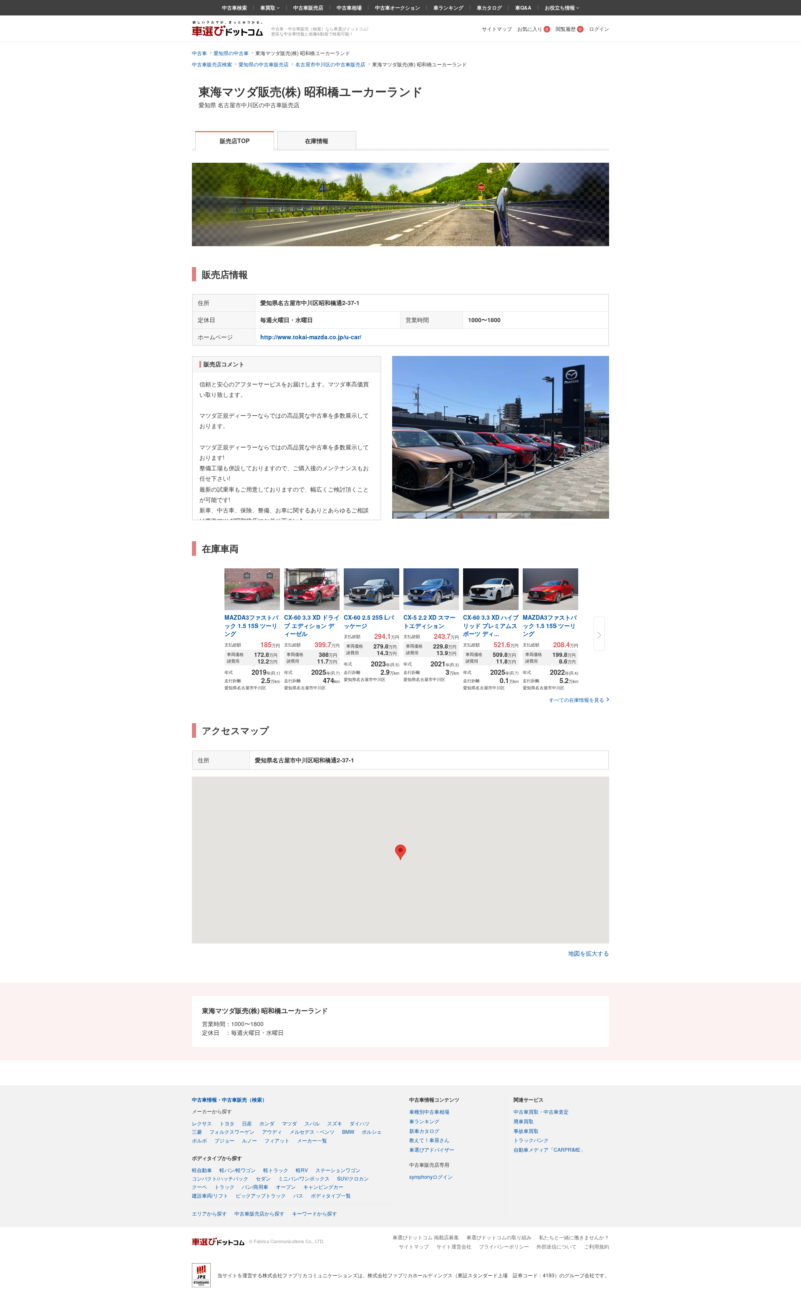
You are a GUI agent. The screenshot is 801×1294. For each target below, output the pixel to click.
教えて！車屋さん (429, 1139)
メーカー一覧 (312, 1140)
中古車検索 (234, 7)
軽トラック (275, 1169)
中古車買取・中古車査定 (541, 1111)
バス (298, 1195)
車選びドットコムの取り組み (498, 1237)
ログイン (599, 28)
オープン (286, 1186)
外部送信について (557, 1246)
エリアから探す (209, 1213)
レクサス (202, 1123)
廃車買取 (524, 1121)
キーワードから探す (314, 1213)
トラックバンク (531, 1139)
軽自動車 (202, 1169)
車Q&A (523, 7)
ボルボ (199, 1140)
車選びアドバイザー (431, 1149)
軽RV (302, 1169)
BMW (348, 1131)
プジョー (224, 1140)
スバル (312, 1123)
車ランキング (448, 7)
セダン (263, 1178)
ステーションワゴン (337, 1169)
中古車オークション (397, 7)
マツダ (289, 1123)
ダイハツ (360, 1123)
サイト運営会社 (453, 1246)
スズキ (334, 1123)
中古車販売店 (308, 7)
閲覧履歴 (569, 28)
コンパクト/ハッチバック (220, 1178)
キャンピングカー (323, 1186)
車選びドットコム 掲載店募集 (426, 1237)
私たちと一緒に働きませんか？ (574, 1237)
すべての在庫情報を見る (576, 699)
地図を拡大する (588, 953)
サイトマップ (497, 28)
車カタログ (489, 7)
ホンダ (267, 1123)
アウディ (272, 1131)
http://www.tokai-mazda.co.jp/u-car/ (310, 337)
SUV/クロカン (353, 1178)
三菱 (197, 1131)
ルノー (249, 1140)
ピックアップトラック (261, 1195)
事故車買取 (526, 1130)
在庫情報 (316, 140)
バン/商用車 (255, 1186)
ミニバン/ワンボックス (304, 1178)
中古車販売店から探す (259, 1213)
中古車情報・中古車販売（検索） (229, 1099)
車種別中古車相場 (429, 1111)
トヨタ (226, 1123)
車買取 (268, 7)
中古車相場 (349, 7)
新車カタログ (424, 1130)
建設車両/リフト (210, 1195)
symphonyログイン (431, 1176)
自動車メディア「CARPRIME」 (549, 1149)
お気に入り (532, 28)
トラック (224, 1186)
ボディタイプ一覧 (331, 1195)
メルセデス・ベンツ (312, 1131)
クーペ (199, 1186)
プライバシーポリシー (504, 1246)
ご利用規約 (596, 1246)
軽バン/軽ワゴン (237, 1169)
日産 (247, 1123)
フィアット (277, 1140)
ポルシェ (372, 1131)
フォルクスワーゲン (231, 1131)
